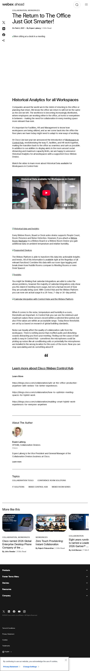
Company (6, 595)
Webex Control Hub (38, 487)
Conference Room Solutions (52, 480)
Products (6, 570)
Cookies (5, 640)
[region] (34, 664)
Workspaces (34, 10)
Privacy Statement (8, 634)
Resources (6, 589)
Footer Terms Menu (10, 576)
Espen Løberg (35, 28)
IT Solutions (18, 487)
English (7, 651)
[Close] (66, 660)
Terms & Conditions (8, 628)
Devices (5, 583)
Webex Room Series (61, 487)
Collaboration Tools (22, 480)
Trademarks (6, 646)
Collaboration (19, 10)
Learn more (16, 462)
